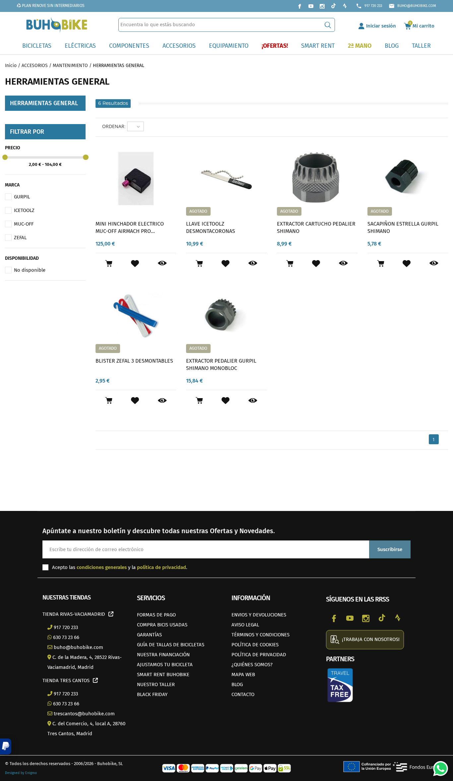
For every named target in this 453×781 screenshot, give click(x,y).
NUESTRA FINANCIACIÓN (163, 655)
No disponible (29, 270)
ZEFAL (20, 238)
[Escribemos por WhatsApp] (438, 766)
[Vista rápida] (162, 263)
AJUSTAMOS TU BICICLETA (165, 665)
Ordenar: (114, 126)
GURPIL (22, 197)
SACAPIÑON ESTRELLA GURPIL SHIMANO (402, 227)
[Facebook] (299, 6)
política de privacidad (161, 567)
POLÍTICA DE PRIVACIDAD (258, 655)
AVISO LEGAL (245, 625)
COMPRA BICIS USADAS (162, 625)
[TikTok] (333, 6)
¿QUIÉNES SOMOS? (252, 665)
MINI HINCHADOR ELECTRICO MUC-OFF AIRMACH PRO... (130, 227)
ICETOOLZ (24, 210)
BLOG (237, 684)
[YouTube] (311, 6)
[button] (5, 746)
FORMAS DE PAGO (156, 615)
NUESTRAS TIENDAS (66, 597)
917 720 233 (369, 6)
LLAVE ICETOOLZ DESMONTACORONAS (210, 227)
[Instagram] (322, 6)
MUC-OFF (23, 224)
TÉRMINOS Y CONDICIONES (260, 635)
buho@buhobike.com (412, 6)
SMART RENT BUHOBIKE (163, 674)
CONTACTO (242, 694)
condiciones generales (102, 567)
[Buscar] (328, 25)
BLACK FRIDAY (152, 694)
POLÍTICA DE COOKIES (255, 645)
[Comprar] (108, 263)
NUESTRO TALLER (156, 684)
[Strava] (345, 6)
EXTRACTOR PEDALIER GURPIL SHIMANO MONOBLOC (221, 364)
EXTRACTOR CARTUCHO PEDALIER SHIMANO (316, 227)
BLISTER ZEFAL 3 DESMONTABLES (134, 361)
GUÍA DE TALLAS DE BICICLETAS (170, 645)
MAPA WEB (243, 674)
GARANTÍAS (149, 635)
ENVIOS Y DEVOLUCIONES (258, 615)
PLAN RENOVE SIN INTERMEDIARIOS (53, 5)
